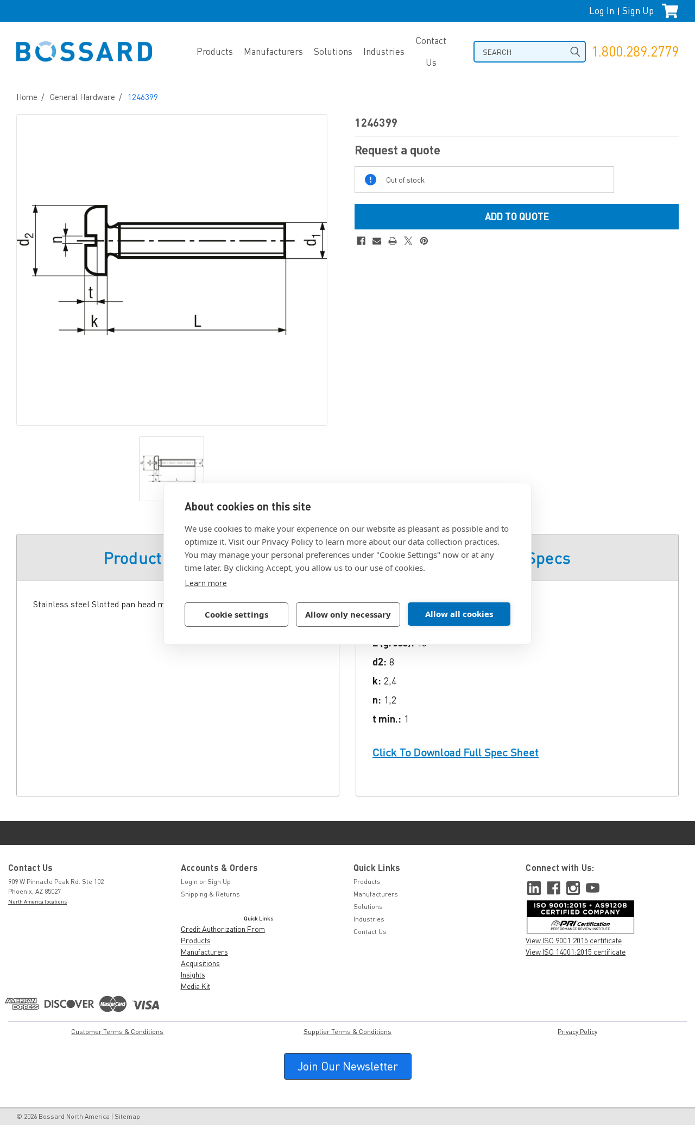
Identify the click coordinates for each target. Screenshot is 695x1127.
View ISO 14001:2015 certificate (576, 951)
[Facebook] (361, 240)
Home (26, 97)
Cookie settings (236, 614)
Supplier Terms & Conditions (347, 1032)
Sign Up (638, 10)
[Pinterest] (424, 240)
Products (215, 51)
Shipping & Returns (210, 894)
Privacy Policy (577, 1032)
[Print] (392, 240)
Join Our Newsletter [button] (348, 1066)
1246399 (143, 97)
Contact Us (430, 51)
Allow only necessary (348, 614)
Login (189, 881)
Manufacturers (273, 51)
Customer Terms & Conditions (117, 1032)
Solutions (333, 51)
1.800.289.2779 (635, 51)
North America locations (37, 901)
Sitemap (127, 1116)
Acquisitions (200, 963)
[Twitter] (408, 240)
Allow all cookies (459, 613)
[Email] (376, 240)
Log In (601, 10)
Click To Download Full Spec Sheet (455, 752)
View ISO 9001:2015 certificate (574, 940)
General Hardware (82, 97)
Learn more (206, 583)
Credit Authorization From (223, 928)
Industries (384, 51)
